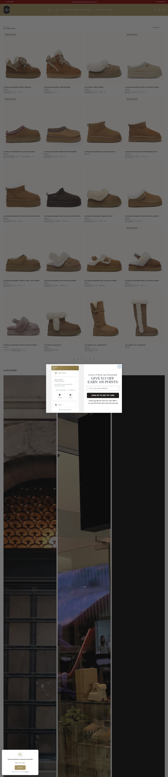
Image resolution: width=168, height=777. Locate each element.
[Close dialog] (119, 366)
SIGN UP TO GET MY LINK (103, 395)
